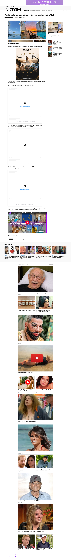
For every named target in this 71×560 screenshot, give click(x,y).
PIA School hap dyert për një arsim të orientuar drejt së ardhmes (54, 35)
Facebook (11, 554)
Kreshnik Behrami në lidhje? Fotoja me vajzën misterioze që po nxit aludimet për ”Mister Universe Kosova (58, 48)
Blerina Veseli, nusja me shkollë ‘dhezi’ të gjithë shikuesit (57, 42)
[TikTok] (9, 557)
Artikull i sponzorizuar (9, 17)
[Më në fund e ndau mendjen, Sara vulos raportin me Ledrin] (59, 250)
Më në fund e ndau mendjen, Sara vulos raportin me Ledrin (58, 257)
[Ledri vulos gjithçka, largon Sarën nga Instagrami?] (43, 250)
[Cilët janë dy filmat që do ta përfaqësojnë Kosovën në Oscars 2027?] (50, 54)
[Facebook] (8, 554)
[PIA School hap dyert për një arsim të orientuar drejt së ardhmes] (55, 27)
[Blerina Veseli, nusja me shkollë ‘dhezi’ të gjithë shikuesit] (50, 42)
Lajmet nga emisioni (55, 40)
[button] (64, 7)
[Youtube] (15, 557)
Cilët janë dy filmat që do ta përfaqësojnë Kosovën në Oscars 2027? (57, 54)
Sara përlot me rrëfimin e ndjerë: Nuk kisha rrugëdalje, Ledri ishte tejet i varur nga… (12, 257)
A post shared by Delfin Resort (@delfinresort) (25, 121)
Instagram (18, 554)
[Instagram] (15, 554)
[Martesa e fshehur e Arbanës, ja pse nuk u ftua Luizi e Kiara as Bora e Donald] (27, 250)
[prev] (64, 10)
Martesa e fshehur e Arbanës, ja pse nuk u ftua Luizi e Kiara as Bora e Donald (27, 257)
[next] (65, 10)
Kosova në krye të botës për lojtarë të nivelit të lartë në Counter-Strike (39, 10)
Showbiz (54, 46)
